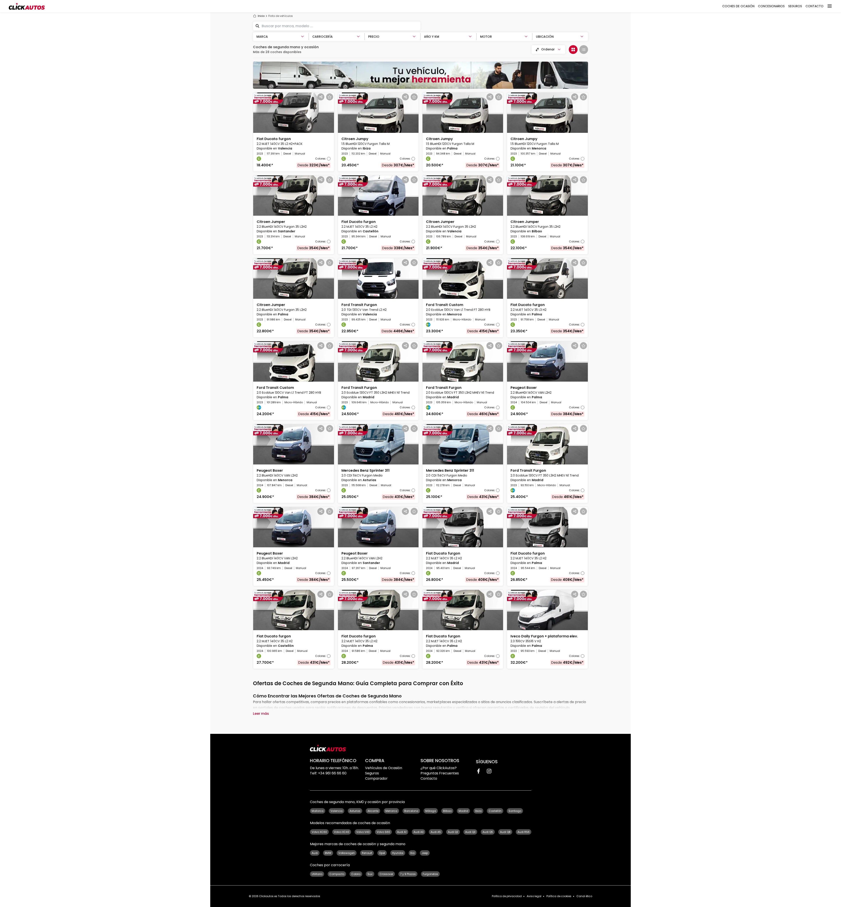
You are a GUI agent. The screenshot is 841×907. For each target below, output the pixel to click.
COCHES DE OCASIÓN (738, 6)
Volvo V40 (363, 832)
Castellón (495, 811)
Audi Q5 (487, 832)
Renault (367, 853)
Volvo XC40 (341, 832)
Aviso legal (534, 896)
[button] (293, 132)
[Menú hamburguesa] (829, 6)
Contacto (428, 778)
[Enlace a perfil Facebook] (478, 771)
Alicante (372, 811)
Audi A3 (418, 832)
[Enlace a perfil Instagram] (489, 771)
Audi (315, 853)
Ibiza (478, 811)
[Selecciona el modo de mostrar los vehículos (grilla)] (573, 49)
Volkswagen (346, 853)
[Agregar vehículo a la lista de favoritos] (329, 96)
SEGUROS (795, 6)
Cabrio (355, 874)
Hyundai (397, 853)
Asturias (355, 811)
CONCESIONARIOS (771, 6)
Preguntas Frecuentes (439, 773)
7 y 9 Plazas (408, 874)
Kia (412, 853)
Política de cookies (558, 896)
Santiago (515, 811)
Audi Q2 (453, 832)
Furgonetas (430, 874)
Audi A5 (436, 832)
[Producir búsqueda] (257, 26)
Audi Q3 (470, 832)
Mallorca (317, 811)
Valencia (336, 811)
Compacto (336, 874)
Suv (370, 874)
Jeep (425, 853)
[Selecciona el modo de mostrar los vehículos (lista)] (583, 49)
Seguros (372, 773)
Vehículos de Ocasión (383, 767)
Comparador (376, 778)
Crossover (386, 874)
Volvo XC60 (319, 832)
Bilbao (447, 811)
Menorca (391, 811)
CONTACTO (814, 6)
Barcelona (411, 811)
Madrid (463, 811)
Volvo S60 (383, 832)
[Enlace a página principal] (27, 6)
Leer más (261, 713)
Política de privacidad (507, 896)
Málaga (430, 811)
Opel (382, 853)
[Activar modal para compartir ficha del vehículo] (320, 96)
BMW (328, 853)
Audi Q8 (505, 832)
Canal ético (584, 896)
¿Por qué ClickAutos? (438, 767)
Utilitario (317, 874)
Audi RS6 (524, 832)
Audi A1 (401, 832)
